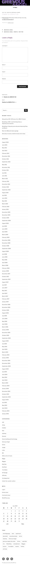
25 (23, 518)
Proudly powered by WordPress (9, 562)
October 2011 (5, 170)
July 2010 (4, 195)
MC (3, 453)
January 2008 (5, 271)
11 (22, 513)
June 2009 (4, 229)
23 (15, 518)
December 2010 (6, 184)
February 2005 (5, 355)
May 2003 (4, 405)
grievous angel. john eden (9, 541)
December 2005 (6, 332)
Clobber (4, 427)
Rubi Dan (4, 464)
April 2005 (4, 349)
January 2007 (5, 301)
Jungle (3, 447)
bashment (18, 533)
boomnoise (6, 17)
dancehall (5, 536)
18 (23, 516)
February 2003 (5, 411)
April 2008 (4, 262)
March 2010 (5, 203)
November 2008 (6, 243)
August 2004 (5, 369)
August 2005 (5, 341)
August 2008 (5, 251)
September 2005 (6, 338)
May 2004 (4, 377)
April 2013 (4, 150)
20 (3, 518)
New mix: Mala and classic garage (10, 131)
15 (11, 516)
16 (15, 516)
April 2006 (4, 324)
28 (7, 521)
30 (15, 521)
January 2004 (5, 388)
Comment (4, 45)
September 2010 (6, 189)
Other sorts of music (7, 455)
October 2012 (5, 159)
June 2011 (4, 175)
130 (3, 422)
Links (3, 450)
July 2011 (4, 173)
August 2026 (5, 142)
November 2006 (6, 307)
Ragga (3, 458)
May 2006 (4, 321)
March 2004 (5, 383)
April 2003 (4, 408)
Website (4, 78)
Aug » (22, 523)
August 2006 (5, 313)
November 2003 (6, 391)
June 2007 (4, 287)
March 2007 (5, 296)
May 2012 (4, 164)
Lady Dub (24, 541)
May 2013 (4, 147)
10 (19, 513)
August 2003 (5, 399)
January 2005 (5, 357)
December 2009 (6, 212)
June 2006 (4, 318)
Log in (3, 489)
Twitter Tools (10, 22)
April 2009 (4, 231)
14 (7, 516)
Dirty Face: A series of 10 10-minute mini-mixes (13, 133)
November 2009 (6, 215)
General (4, 436)
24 (19, 518)
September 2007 (6, 279)
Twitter (21, 31)
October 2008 (5, 245)
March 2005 (5, 352)
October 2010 (5, 187)
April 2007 (4, 293)
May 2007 (4, 290)
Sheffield (4, 467)
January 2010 (5, 209)
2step (3, 425)
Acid (13, 533)
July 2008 (4, 254)
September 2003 (6, 397)
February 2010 (5, 206)
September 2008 (6, 248)
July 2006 (4, 315)
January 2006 (5, 329)
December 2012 (6, 156)
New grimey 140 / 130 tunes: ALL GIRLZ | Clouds (14, 119)
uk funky (5, 549)
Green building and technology (9, 439)
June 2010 (4, 198)
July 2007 (4, 285)
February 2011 (5, 181)
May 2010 (4, 201)
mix (4, 544)
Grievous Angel (9, 2)
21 (7, 518)
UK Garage (4, 472)
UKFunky (4, 475)
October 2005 (5, 335)
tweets (16, 31)
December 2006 (6, 304)
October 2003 (5, 394)
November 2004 (6, 363)
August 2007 (5, 282)
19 (26, 516)
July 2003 (4, 402)
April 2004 (4, 380)
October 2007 (5, 276)
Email (3, 71)
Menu (15, 7)
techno (4, 546)
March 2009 (5, 234)
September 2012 (6, 161)
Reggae (4, 461)
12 (26, 513)
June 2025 (4, 145)
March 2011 (5, 178)
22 (11, 518)
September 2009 (6, 220)
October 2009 (5, 217)
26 (26, 518)
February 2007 (5, 299)
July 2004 (4, 371)
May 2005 (4, 346)
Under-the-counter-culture (8, 481)
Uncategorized (5, 478)
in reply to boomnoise (7, 19)
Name (4, 64)
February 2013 (5, 153)
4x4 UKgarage (6, 533)
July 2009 (4, 226)
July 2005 (4, 343)
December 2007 (6, 273)
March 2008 (5, 265)
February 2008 (5, 268)
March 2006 (5, 327)
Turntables (4, 470)
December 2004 (6, 360)
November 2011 (6, 167)
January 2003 (5, 413)
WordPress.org (6, 498)
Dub (3, 430)
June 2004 (4, 374)
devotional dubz (13, 536)
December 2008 (6, 240)
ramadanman (16, 544)
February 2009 (5, 237)
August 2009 (5, 223)
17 (19, 516)
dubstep (4, 433)
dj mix (20, 536)
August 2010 (5, 192)
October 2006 (5, 310)
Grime (3, 444)
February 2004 (5, 385)
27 (3, 521)
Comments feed (6, 495)
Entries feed (5, 492)
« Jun (7, 523)
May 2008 (4, 259)
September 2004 (6, 366)
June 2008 (4, 257)
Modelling (8, 544)
